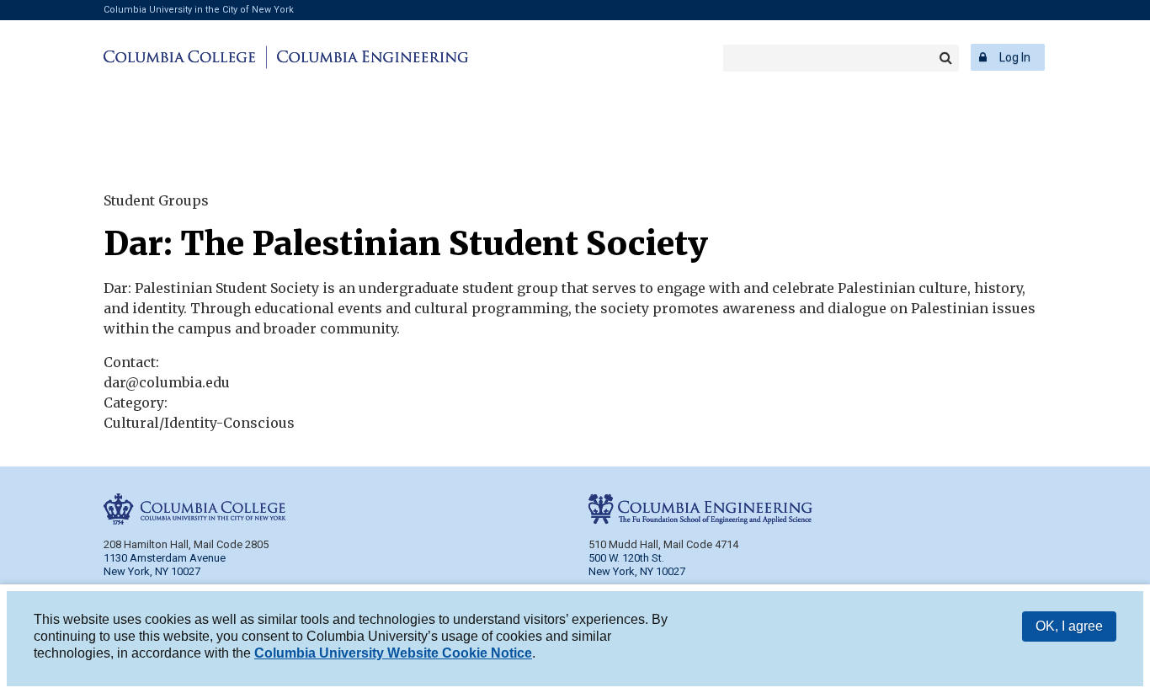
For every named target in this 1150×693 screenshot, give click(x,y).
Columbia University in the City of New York (199, 9)
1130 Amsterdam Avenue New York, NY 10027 (165, 565)
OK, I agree (1069, 626)
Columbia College (182, 57)
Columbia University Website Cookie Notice (393, 653)
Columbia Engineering (370, 57)
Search (945, 58)
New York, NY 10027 (636, 571)
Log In (1014, 57)
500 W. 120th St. (626, 558)
